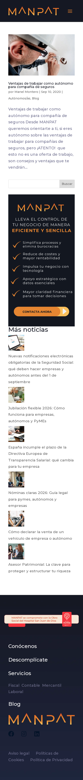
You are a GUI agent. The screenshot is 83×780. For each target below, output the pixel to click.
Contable (31, 685)
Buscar (67, 184)
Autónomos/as (19, 98)
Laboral (16, 691)
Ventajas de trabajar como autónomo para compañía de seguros (40, 85)
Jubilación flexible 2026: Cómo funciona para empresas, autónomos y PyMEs (36, 414)
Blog (35, 98)
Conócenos (22, 646)
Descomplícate (28, 660)
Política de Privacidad (51, 760)
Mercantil (52, 685)
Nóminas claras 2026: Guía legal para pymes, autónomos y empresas (38, 499)
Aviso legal (21, 753)
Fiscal (14, 685)
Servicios (19, 673)
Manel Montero (26, 92)
